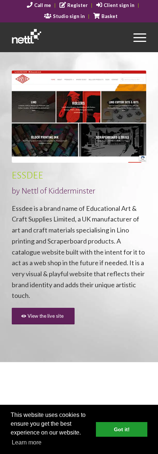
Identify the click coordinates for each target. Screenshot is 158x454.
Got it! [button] (122, 429)
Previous (28, 117)
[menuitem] (39, 5)
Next (130, 117)
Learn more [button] (27, 442)
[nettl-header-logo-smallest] (65, 37)
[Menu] (136, 37)
